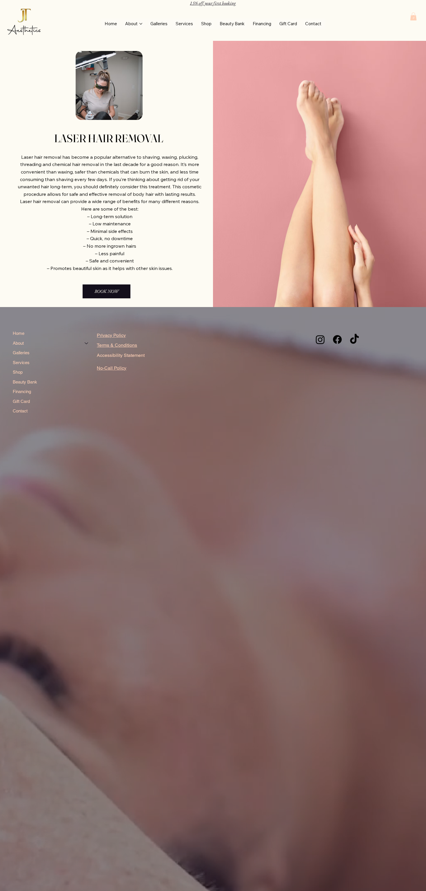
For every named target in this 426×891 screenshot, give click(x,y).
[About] (86, 343)
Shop (18, 372)
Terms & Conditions (117, 345)
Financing (22, 391)
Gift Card (21, 401)
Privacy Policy (111, 335)
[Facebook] (337, 339)
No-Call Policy (111, 368)
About (18, 343)
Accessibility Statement (121, 355)
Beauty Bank (25, 381)
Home (18, 333)
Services (21, 362)
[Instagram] (320, 339)
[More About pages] (140, 23)
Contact (20, 410)
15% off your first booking (213, 3)
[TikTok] (354, 339)
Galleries (21, 352)
